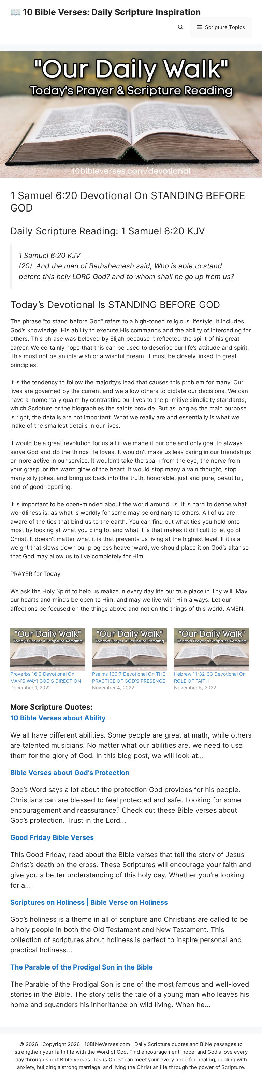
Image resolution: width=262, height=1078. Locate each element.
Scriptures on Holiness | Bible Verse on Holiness (89, 902)
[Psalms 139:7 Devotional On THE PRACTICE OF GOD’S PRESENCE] (129, 649)
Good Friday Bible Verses (52, 837)
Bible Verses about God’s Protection (69, 773)
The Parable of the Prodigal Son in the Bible (81, 967)
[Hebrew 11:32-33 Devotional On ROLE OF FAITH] (211, 649)
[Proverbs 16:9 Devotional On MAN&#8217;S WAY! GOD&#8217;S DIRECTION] (47, 649)
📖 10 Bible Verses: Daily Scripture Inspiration (105, 12)
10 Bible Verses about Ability (58, 718)
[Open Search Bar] (180, 27)
